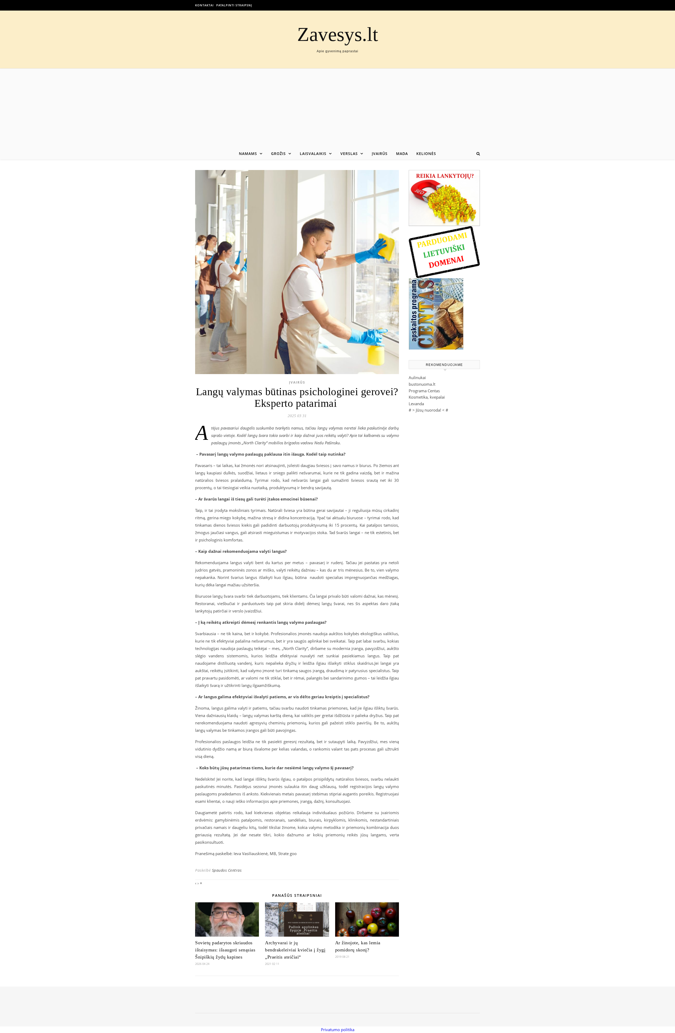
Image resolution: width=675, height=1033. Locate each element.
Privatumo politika (337, 1029)
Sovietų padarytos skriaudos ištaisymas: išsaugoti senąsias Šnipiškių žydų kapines (225, 950)
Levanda (416, 403)
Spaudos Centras (227, 870)
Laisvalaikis (313, 153)
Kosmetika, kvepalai (427, 397)
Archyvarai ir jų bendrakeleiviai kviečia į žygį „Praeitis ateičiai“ (295, 950)
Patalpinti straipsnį (234, 5)
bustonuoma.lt (422, 384)
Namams (248, 153)
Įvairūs (380, 153)
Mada (402, 153)
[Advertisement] (337, 108)
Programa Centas (424, 390)
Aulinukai (417, 377)
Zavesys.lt (337, 34)
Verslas (349, 153)
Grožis (278, 153)
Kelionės (426, 153)
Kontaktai (204, 5)
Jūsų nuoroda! (428, 410)
